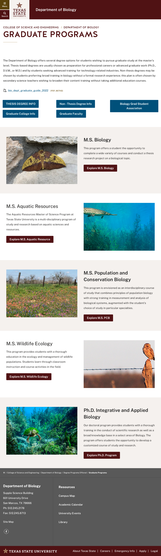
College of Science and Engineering (31, 27)
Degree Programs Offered (75, 473)
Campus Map (67, 495)
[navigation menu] (4, 4)
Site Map (8, 521)
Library (63, 522)
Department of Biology (56, 9)
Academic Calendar (71, 504)
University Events (70, 513)
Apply (142, 551)
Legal (154, 551)
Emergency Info (125, 551)
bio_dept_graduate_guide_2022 (28, 90)
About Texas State (84, 551)
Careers (105, 551)
